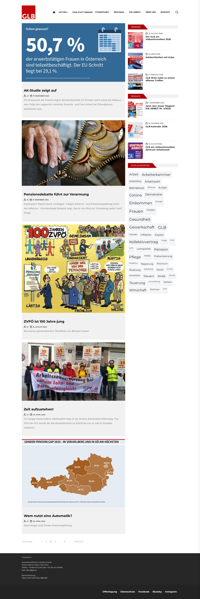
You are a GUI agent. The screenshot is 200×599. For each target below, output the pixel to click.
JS (27, 200)
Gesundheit (139, 219)
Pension (161, 249)
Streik (161, 276)
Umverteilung (154, 282)
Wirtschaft (138, 290)
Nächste (78, 541)
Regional (119, 12)
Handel (133, 234)
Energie (158, 201)
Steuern (149, 276)
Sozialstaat (134, 275)
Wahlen (167, 282)
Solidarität (148, 269)
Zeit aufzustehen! (38, 409)
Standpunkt (102, 12)
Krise (172, 240)
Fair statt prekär (82, 12)
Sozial (160, 269)
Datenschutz (127, 591)
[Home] (54, 12)
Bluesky (157, 591)
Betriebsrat (136, 188)
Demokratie (153, 194)
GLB (162, 227)
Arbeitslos (135, 181)
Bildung (151, 187)
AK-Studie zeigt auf (40, 90)
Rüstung (135, 269)
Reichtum (162, 263)
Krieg (164, 240)
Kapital (159, 234)
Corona (135, 195)
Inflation (146, 234)
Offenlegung (110, 591)
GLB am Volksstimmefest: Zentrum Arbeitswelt (160, 148)
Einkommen (140, 203)
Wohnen (154, 289)
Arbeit (134, 174)
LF (28, 96)
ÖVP (165, 289)
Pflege (135, 257)
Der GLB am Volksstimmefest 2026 (158, 38)
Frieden (151, 210)
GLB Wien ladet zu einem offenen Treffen (160, 79)
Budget (163, 187)
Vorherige (27, 541)
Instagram (171, 591)
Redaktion (133, 263)
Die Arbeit (135, 12)
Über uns (150, 12)
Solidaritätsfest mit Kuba (160, 57)
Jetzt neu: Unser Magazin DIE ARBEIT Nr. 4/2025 (160, 107)
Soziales (170, 269)
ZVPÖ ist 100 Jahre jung (44, 321)
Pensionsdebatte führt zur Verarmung (56, 194)
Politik (147, 256)
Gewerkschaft (142, 227)
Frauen (136, 211)
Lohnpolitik (144, 248)
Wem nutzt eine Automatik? (48, 516)
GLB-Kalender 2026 (156, 126)
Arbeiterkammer (156, 175)
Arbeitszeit (152, 181)
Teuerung (137, 283)
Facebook (143, 591)
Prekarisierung (163, 256)
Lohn (131, 248)
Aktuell (63, 12)
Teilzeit (172, 275)
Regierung (147, 263)
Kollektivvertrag (143, 242)
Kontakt (165, 12)
